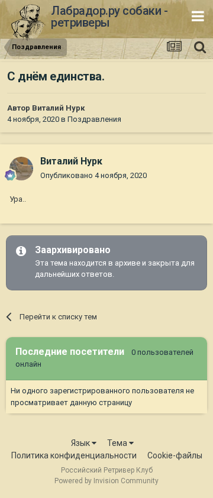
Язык (81, 443)
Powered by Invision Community (106, 481)
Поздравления (94, 119)
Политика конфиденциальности (74, 455)
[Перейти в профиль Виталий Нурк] (21, 168)
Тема (118, 443)
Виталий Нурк (58, 108)
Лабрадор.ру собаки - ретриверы (109, 17)
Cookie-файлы (174, 455)
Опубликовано (93, 175)
